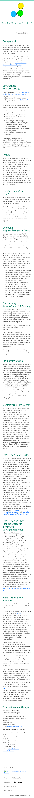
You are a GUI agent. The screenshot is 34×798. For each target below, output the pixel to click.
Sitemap (6, 778)
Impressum (7, 782)
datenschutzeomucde (14, 726)
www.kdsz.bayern (8, 751)
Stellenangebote (17, 778)
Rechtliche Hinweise (10, 786)
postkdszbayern (13, 749)
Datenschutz (18, 782)
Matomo (19, 613)
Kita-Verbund (8, 791)
